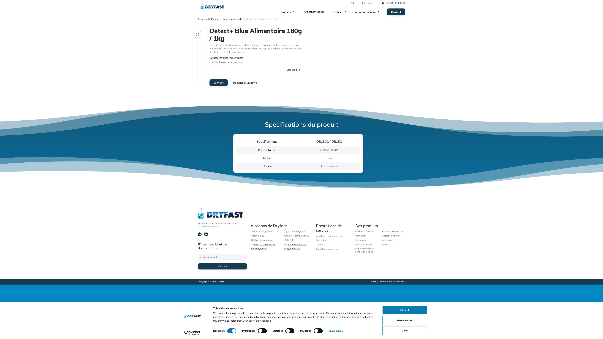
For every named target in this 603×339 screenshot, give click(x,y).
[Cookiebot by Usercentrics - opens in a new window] (192, 333)
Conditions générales (327, 249)
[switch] (262, 330)
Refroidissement (363, 244)
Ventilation (360, 235)
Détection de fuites (392, 235)
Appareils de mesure (392, 231)
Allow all (404, 310)
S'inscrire (222, 266)
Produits (286, 11)
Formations (322, 240)
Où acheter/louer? (314, 11)
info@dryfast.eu (259, 248)
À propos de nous (366, 11)
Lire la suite (293, 69)
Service (337, 11)
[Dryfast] (212, 6)
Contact (396, 11)
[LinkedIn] (200, 234)
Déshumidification (364, 231)
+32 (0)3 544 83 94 (297, 244)
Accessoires (388, 240)
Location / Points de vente (329, 235)
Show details (336, 331)
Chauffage (360, 240)
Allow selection (404, 320)
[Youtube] (206, 234)
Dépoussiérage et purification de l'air (364, 250)
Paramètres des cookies (392, 281)
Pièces (385, 244)
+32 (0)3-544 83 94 (395, 3)
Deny (404, 330)
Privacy (374, 281)
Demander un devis (245, 82)
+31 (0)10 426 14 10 (264, 244)
